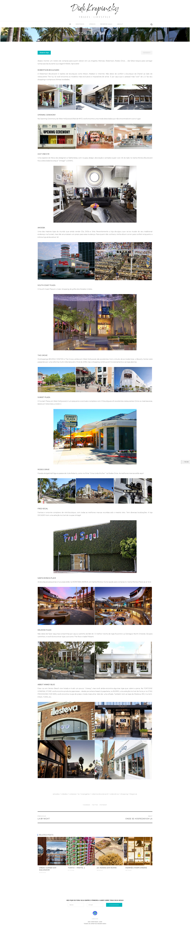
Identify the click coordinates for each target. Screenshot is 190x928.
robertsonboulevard (99, 794)
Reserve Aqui (106, 24)
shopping (124, 794)
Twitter (95, 805)
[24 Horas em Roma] (109, 851)
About (120, 24)
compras (72, 794)
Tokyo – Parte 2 (76, 868)
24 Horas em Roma (107, 868)
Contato (95, 918)
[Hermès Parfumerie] (138, 851)
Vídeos (92, 24)
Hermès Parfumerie (136, 868)
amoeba (56, 794)
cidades (64, 794)
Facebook (87, 805)
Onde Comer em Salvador (47, 869)
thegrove (133, 794)
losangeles (85, 794)
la (78, 794)
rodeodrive (114, 794)
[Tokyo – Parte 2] (80, 851)
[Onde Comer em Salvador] (52, 851)
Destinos (80, 24)
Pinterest (103, 805)
